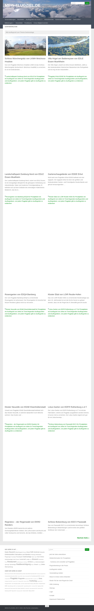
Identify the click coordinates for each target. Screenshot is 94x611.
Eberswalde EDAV (28, 576)
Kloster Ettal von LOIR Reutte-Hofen (64, 294)
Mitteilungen (9, 23)
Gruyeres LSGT (15, 581)
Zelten (43, 564)
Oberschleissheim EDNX (33, 588)
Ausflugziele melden (55, 569)
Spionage (7, 564)
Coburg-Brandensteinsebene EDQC (11, 576)
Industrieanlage (9, 559)
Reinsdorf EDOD (40, 588)
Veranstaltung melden (56, 573)
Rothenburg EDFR (8, 590)
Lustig (27, 559)
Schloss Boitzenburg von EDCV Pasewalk (67, 522)
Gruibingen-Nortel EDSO (8, 581)
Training (39, 564)
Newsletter (19, 23)
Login (51, 592)
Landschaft (22, 559)
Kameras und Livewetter (63, 19)
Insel (14, 559)
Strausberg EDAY (19, 590)
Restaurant (11, 562)
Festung (33, 554)
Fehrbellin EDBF (7, 578)
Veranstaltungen (10, 19)
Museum (35, 559)
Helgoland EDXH (39, 581)
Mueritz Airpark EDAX (14, 588)
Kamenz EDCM (27, 583)
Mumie (31, 559)
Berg (16, 552)
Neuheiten (20, 19)
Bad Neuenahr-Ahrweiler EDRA (10, 573)
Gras (40, 578)
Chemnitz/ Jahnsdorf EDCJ (41, 573)
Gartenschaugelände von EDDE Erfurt (65, 174)
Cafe (31, 552)
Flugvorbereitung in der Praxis (58, 565)
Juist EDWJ (22, 583)
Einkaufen (42, 552)
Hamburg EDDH (20, 581)
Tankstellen (77, 19)
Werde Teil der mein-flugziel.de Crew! (61, 580)
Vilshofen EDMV (25, 590)
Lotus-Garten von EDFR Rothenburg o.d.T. (67, 407)
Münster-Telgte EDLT (21, 588)
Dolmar (24, 576)
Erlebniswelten (9, 554)
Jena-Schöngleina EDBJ (16, 583)
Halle (35, 556)
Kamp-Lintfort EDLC (34, 583)
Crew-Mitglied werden (41, 23)
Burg (28, 552)
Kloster (17, 559)
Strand (36, 564)
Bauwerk (12, 552)
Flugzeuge (8, 556)
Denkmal (36, 552)
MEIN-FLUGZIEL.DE (22, 5)
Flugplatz (14, 578)
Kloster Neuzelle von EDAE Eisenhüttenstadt (25, 407)
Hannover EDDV (26, 581)
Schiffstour (25, 562)
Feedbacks (28, 23)
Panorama (41, 559)
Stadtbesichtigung (23, 564)
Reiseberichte (49, 19)
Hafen (33, 556)
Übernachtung (9, 567)
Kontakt (51, 595)
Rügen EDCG (14, 590)
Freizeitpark (19, 556)
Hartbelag (33, 581)
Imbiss (42, 556)
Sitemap (52, 588)
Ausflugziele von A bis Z (33, 19)
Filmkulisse (38, 554)
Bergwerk (20, 552)
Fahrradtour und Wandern (23, 554)
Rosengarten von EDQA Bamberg (20, 294)
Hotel (38, 556)
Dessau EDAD (20, 576)
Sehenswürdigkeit (39, 562)
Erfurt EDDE (42, 576)
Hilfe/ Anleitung (54, 584)
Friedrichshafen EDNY (29, 578)
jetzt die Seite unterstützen (57, 554)
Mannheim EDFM (7, 588)
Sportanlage (13, 564)
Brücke (24, 552)
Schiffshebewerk (20, 562)
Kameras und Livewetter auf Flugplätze (62, 562)
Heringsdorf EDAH (8, 583)
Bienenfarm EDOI (33, 573)
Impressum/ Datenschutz (57, 599)
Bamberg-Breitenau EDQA (20, 573)
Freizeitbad (13, 556)
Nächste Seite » (83, 538)
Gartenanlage (27, 557)
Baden (7, 552)
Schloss (30, 562)
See (34, 562)
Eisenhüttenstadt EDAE (35, 576)
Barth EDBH (28, 573)
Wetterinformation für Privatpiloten (59, 558)
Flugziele (21, 578)
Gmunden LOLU (35, 578)
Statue (32, 564)
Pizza (6, 562)
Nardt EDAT (27, 588)
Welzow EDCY (32, 590)
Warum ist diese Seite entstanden (59, 577)
